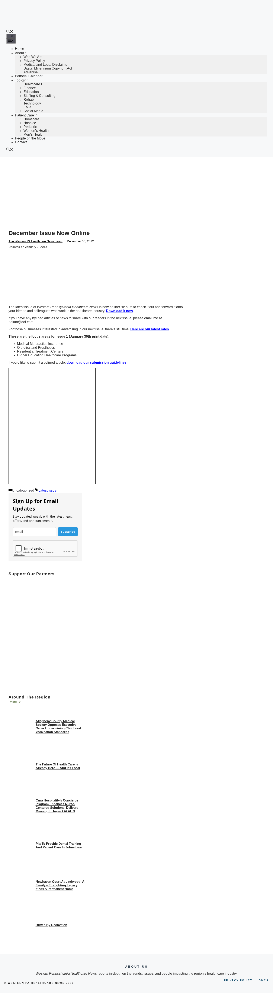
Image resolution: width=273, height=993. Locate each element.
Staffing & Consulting (39, 95)
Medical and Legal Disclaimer (45, 64)
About (19, 53)
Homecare (31, 119)
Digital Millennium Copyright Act (47, 68)
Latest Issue (47, 490)
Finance (29, 88)
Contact (21, 142)
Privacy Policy (34, 60)
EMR (27, 107)
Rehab (28, 99)
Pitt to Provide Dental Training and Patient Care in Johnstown (59, 845)
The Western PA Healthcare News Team (35, 241)
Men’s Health (33, 134)
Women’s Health (36, 130)
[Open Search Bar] (9, 32)
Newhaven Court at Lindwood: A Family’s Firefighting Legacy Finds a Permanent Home (60, 885)
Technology (32, 103)
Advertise (30, 72)
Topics (20, 80)
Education (31, 92)
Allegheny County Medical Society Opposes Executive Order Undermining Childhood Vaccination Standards (58, 726)
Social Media (33, 111)
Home (19, 49)
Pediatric (30, 127)
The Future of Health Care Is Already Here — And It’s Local (58, 766)
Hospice (29, 123)
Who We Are (32, 57)
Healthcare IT (33, 84)
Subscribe (68, 532)
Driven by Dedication (51, 925)
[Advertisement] (136, 189)
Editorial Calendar (28, 76)
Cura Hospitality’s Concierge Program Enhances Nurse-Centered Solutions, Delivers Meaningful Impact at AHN (57, 805)
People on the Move (30, 138)
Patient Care (24, 115)
